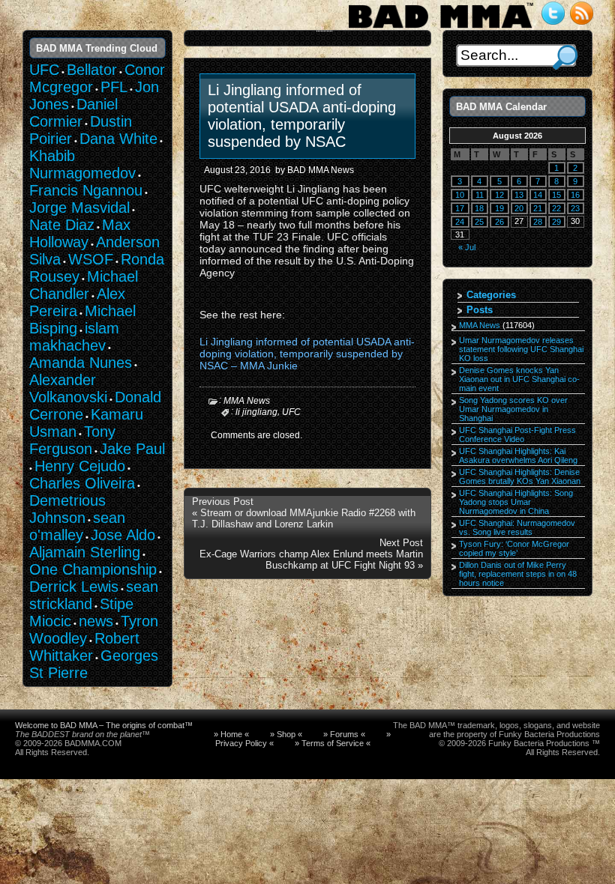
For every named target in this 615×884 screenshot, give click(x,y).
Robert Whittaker (84, 647)
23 (575, 208)
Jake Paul (132, 449)
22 (556, 208)
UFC (291, 412)
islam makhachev (74, 337)
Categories (491, 294)
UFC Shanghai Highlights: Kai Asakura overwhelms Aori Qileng (518, 455)
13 (519, 194)
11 (480, 194)
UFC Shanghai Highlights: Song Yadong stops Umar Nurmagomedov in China (516, 501)
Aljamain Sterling (84, 552)
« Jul (467, 247)
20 (519, 208)
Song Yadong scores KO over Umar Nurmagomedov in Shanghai (513, 409)
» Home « (231, 734)
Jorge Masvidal (79, 207)
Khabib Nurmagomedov (82, 164)
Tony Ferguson (72, 440)
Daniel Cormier (73, 113)
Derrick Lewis (73, 586)
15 (556, 194)
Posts (479, 309)
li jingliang (257, 412)
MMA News (247, 401)
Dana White (119, 138)
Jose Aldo (123, 535)
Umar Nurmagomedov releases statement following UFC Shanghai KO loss (521, 349)
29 (556, 221)
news (96, 621)
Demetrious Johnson (67, 509)
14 (537, 194)
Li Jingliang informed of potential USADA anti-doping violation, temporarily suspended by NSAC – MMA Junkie (307, 354)
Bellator (92, 69)
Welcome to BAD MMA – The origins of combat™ (104, 725)
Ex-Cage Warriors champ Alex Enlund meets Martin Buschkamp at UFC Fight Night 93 (311, 559)
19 (499, 208)
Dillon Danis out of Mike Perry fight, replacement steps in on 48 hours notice (518, 573)
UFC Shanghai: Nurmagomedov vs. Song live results (517, 527)
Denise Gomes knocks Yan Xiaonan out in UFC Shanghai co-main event (519, 379)
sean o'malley (77, 526)
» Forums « (344, 734)
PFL (114, 87)
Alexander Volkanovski (68, 388)
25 (479, 221)
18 (479, 208)
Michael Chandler (83, 285)
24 (459, 221)
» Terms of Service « (332, 743)
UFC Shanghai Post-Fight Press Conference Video (517, 434)
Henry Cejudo (79, 466)
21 (537, 208)
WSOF (90, 259)
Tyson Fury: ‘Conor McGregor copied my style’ (514, 548)
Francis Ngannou (85, 190)
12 (499, 194)
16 (575, 194)
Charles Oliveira (82, 483)
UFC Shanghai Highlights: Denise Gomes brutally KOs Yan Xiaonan (519, 476)
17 (459, 208)
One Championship (93, 569)
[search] (565, 57)
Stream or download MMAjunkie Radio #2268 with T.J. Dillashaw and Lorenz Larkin (304, 518)
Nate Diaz (61, 225)
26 (499, 221)
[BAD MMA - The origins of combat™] (440, 28)
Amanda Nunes (80, 362)
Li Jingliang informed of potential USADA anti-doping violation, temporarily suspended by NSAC (302, 116)
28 (537, 221)
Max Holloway (79, 233)
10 (459, 194)
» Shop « (286, 734)
